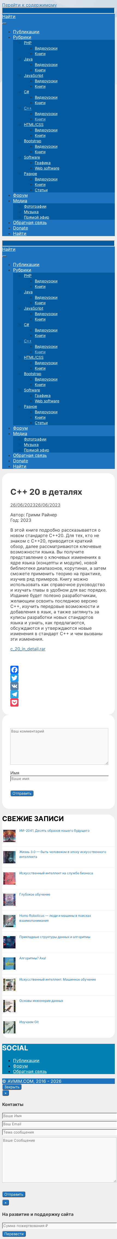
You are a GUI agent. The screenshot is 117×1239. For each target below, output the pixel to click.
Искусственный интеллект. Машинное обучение (57, 979)
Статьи (41, 190)
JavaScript (33, 75)
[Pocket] (58, 702)
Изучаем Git (29, 1022)
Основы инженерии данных (41, 1001)
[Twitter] (58, 678)
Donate (20, 228)
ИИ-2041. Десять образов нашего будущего (54, 830)
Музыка (31, 211)
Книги (40, 53)
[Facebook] (58, 670)
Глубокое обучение (34, 894)
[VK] (58, 686)
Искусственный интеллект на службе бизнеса (56, 873)
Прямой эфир (36, 217)
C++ (28, 108)
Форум (20, 195)
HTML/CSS (34, 124)
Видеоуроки (46, 48)
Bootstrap (32, 140)
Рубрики (22, 37)
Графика (43, 162)
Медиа (20, 200)
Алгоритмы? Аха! (32, 958)
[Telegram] (58, 694)
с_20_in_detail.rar (27, 649)
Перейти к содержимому (29, 5)
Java (28, 59)
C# (26, 91)
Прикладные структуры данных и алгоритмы (54, 937)
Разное (30, 173)
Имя (14, 773)
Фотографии (35, 206)
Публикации (26, 31)
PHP (28, 42)
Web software (47, 168)
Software (32, 157)
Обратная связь (30, 222)
